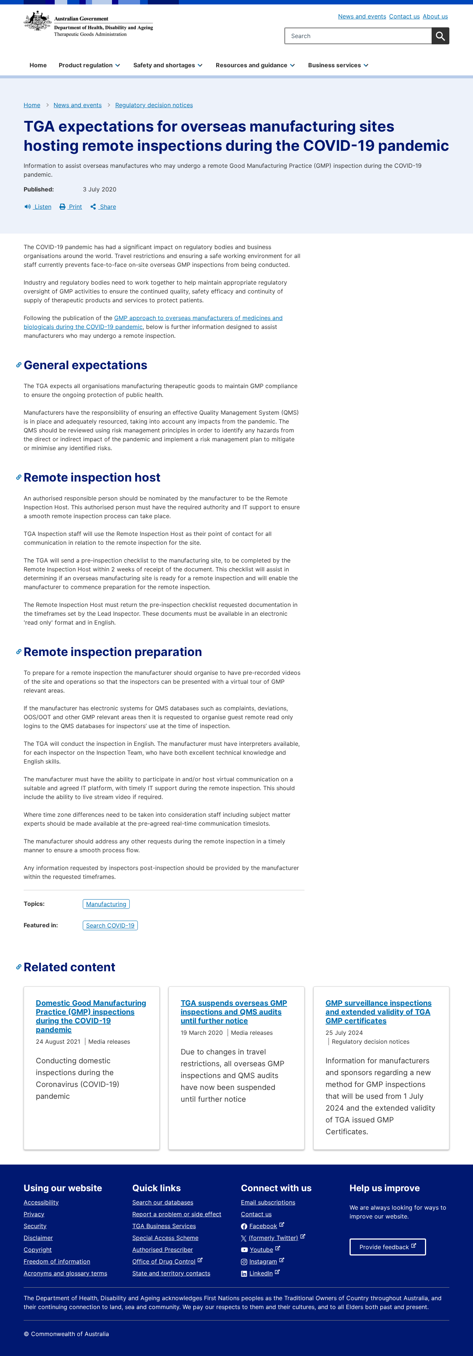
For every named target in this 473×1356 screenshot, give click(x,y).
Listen (42, 206)
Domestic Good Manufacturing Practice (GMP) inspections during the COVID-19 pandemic (91, 1016)
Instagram (264, 1261)
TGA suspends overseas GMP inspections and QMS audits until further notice (234, 1012)
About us (435, 16)
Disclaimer (38, 1237)
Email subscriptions (268, 1202)
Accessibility (41, 1202)
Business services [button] (334, 65)
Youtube (263, 1249)
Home (38, 65)
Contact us (404, 16)
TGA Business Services (164, 1226)
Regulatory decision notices (154, 105)
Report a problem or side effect (176, 1214)
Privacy (34, 1214)
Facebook (264, 1226)
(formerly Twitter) (275, 1237)
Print (74, 206)
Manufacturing (106, 904)
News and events (362, 16)
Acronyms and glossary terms (65, 1273)
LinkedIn (262, 1273)
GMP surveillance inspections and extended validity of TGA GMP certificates (379, 1012)
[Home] (88, 23)
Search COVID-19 (110, 925)
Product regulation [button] (86, 65)
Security (35, 1226)
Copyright (38, 1249)
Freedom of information (57, 1261)
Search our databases (162, 1202)
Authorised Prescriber (162, 1249)
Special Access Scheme (165, 1237)
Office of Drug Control (165, 1261)
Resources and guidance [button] (251, 65)
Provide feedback (386, 1249)
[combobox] (366, 35)
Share (107, 206)
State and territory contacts (171, 1273)
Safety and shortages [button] (164, 65)
